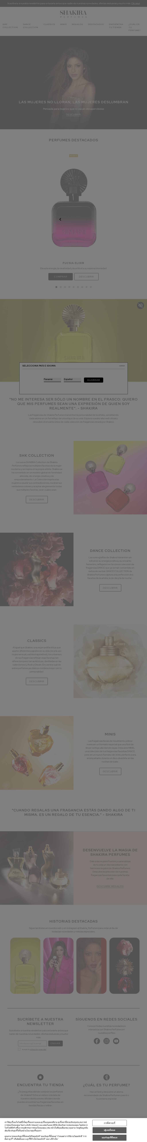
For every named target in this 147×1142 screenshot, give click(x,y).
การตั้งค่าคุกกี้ (109, 1123)
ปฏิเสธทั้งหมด (109, 1130)
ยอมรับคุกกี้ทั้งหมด (109, 1137)
